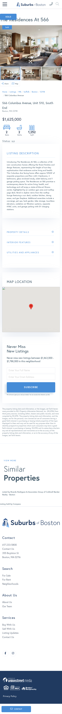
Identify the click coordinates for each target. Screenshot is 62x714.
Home (4, 91)
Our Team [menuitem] (7, 606)
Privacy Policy (9, 696)
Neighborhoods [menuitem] (10, 583)
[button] (31, 307)
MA (20, 91)
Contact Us (8, 548)
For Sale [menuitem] (6, 575)
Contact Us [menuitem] (8, 637)
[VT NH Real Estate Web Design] (31, 680)
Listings (13, 91)
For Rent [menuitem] (6, 579)
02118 (42, 91)
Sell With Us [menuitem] (8, 628)
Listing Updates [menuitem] (10, 632)
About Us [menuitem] (7, 602)
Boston (35, 91)
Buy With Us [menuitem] (8, 624)
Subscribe (31, 387)
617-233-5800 (9, 544)
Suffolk (26, 91)
